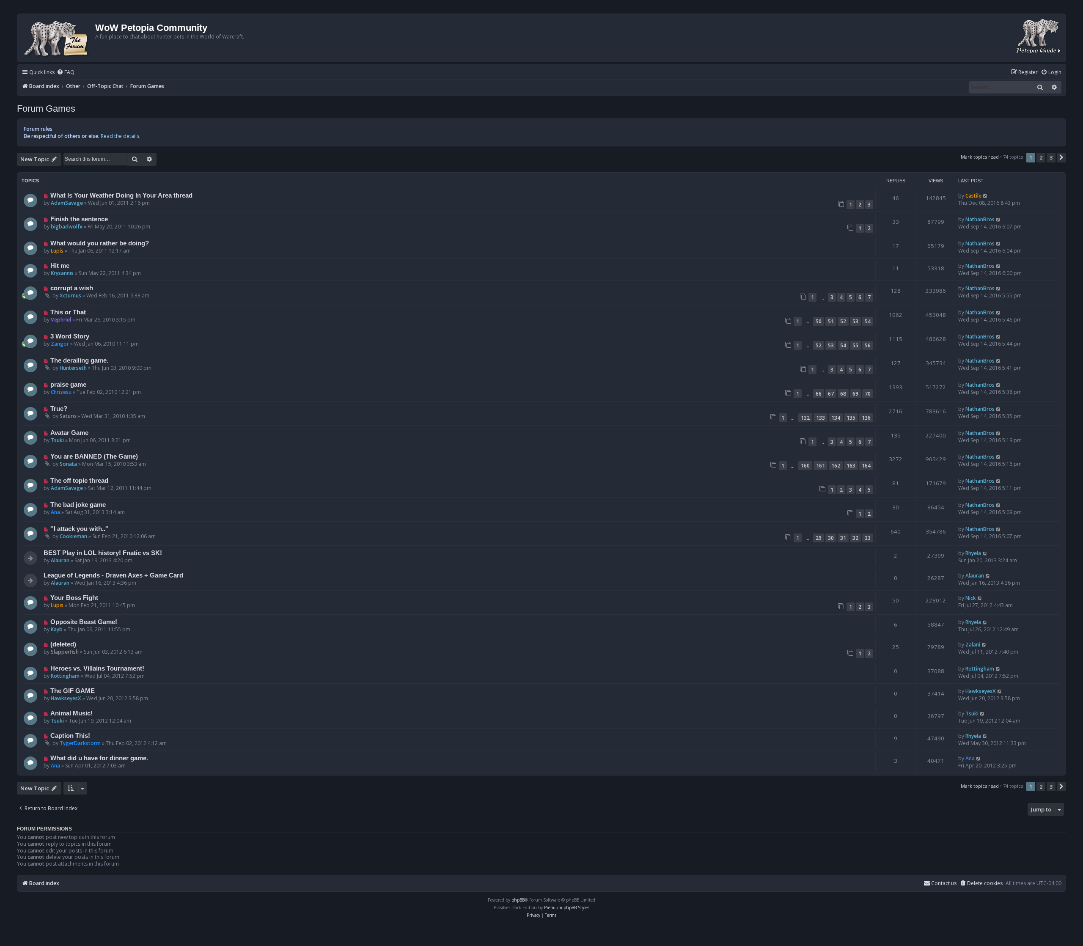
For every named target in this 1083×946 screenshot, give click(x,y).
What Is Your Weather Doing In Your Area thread (121, 195)
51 (831, 321)
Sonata (68, 464)
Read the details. (120, 136)
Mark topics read (980, 157)
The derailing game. (79, 360)
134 (835, 417)
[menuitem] (65, 72)
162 (835, 465)
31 (843, 538)
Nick (970, 598)
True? (58, 408)
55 (855, 345)
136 (866, 417)
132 (805, 417)
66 (819, 393)
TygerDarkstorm (80, 743)
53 (855, 321)
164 (866, 465)
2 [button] (1040, 157)
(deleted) (63, 644)
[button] (1061, 157)
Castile (973, 195)
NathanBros (980, 219)
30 (831, 538)
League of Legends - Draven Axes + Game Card (113, 575)
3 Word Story (69, 336)
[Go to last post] (985, 195)
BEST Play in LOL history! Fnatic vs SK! (103, 553)
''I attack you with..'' (79, 528)
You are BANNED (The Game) (94, 456)
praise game (68, 384)
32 (855, 538)
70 (868, 393)
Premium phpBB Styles (566, 907)
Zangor (60, 343)
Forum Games (46, 108)
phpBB (518, 900)
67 (831, 393)
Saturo (68, 416)
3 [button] (1051, 157)
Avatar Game (69, 432)
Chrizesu (61, 392)
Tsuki (57, 440)
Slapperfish (65, 651)
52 (843, 321)
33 (868, 538)
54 (868, 321)
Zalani (972, 644)
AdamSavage (67, 202)
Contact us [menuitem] (944, 883)
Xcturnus (70, 295)
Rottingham (65, 675)
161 (820, 465)
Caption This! (70, 735)
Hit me (59, 265)
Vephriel (61, 319)
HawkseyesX (66, 698)
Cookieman (73, 536)
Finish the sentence (79, 219)
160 (805, 465)
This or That (68, 312)
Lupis (57, 250)
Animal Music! (71, 713)
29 (819, 538)
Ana (55, 512)
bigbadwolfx (66, 226)
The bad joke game (78, 504)
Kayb (57, 629)
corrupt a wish (71, 288)
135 (851, 417)
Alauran (60, 560)
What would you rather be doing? (99, 243)
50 (819, 321)
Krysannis (62, 273)
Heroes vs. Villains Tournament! (97, 668)
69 (855, 393)
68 (843, 393)
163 (851, 465)
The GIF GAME (72, 691)
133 (820, 417)
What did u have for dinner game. (99, 758)
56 (868, 345)
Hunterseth (73, 367)
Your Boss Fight (74, 597)
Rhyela (973, 553)
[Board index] (57, 38)
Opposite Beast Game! (83, 622)
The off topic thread (79, 480)
